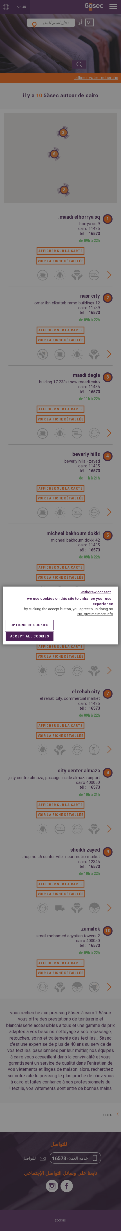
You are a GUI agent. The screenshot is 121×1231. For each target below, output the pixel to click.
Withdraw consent (95, 592)
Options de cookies (29, 625)
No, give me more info (95, 614)
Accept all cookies (29, 636)
